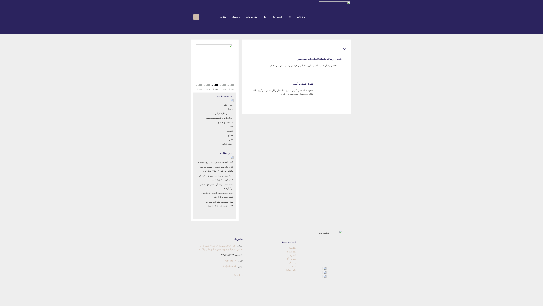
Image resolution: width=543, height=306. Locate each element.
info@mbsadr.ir (229, 266)
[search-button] (203, 17)
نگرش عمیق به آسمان (302, 84)
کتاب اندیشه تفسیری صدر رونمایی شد (215, 162)
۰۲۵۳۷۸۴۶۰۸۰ (230, 261)
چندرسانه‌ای (251, 17)
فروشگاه (236, 17)
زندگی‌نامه (301, 17)
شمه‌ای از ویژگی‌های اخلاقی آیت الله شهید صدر (319, 59)
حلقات (223, 17)
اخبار (265, 17)
